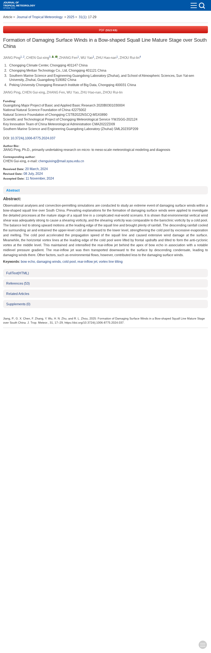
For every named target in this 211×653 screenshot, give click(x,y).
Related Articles (17, 294)
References (18, 283)
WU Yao (87, 57)
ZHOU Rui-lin (129, 57)
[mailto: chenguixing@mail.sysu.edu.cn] (56, 56)
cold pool (69, 261)
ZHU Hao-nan (106, 57)
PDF (107, 30)
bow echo (28, 261)
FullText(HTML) (17, 273)
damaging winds (49, 261)
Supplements (18, 304)
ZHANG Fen (68, 57)
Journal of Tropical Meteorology (40, 17)
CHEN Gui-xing (37, 57)
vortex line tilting (111, 261)
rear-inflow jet (87, 261)
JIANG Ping (11, 57)
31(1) (82, 17)
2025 (70, 17)
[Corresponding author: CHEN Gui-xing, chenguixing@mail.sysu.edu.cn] (53, 56)
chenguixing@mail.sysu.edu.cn (61, 161)
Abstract (13, 190)
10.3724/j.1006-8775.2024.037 (33, 138)
